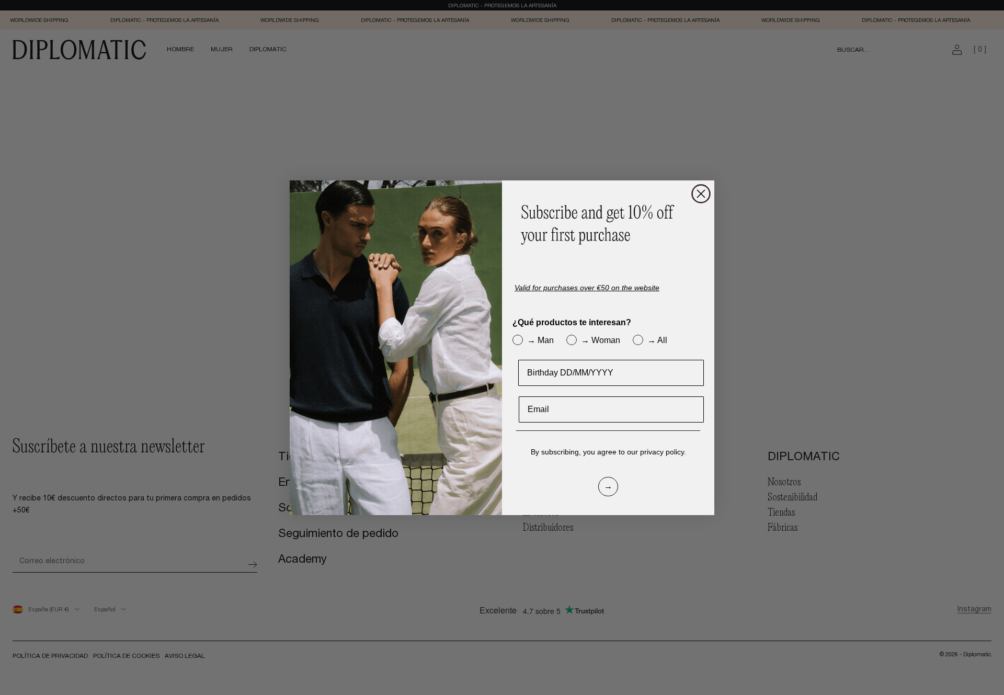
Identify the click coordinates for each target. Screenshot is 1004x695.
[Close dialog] (701, 194)
